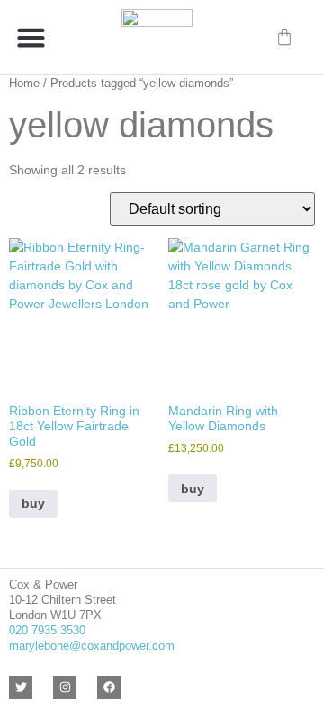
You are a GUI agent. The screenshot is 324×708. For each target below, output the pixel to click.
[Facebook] (109, 687)
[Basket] (284, 37)
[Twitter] (20, 687)
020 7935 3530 (47, 630)
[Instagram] (64, 687)
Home (24, 83)
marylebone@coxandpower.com (92, 645)
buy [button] (33, 503)
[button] (31, 36)
